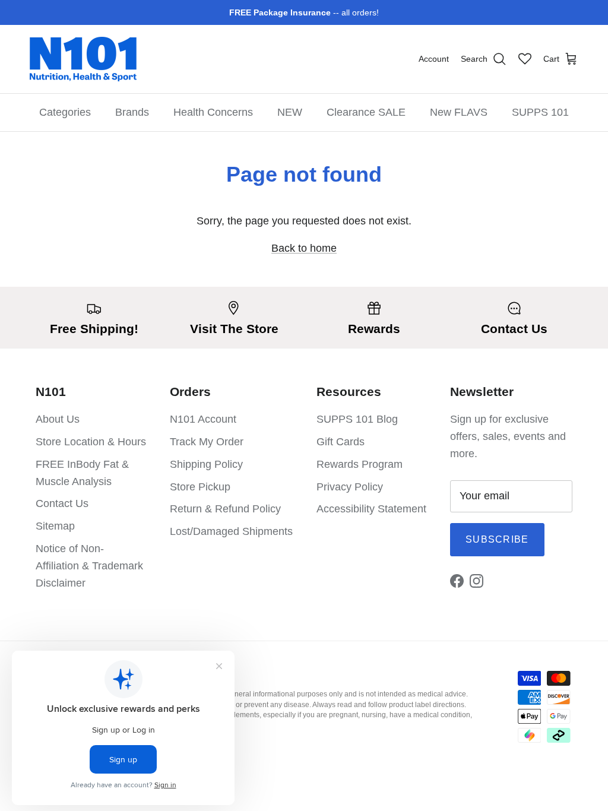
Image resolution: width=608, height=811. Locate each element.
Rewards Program (359, 464)
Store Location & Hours (91, 442)
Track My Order (206, 442)
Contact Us (62, 503)
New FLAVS (458, 112)
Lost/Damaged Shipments (231, 531)
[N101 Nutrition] (83, 59)
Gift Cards (340, 442)
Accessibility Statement (371, 509)
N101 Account (203, 419)
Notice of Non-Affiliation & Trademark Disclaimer (89, 566)
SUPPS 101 (540, 112)
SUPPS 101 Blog (357, 419)
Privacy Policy (349, 487)
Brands (132, 112)
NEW (289, 112)
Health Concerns (213, 112)
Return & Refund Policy (225, 509)
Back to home (304, 248)
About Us (58, 419)
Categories (65, 112)
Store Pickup (200, 487)
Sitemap (55, 526)
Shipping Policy (206, 464)
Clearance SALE (366, 112)
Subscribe (497, 539)
